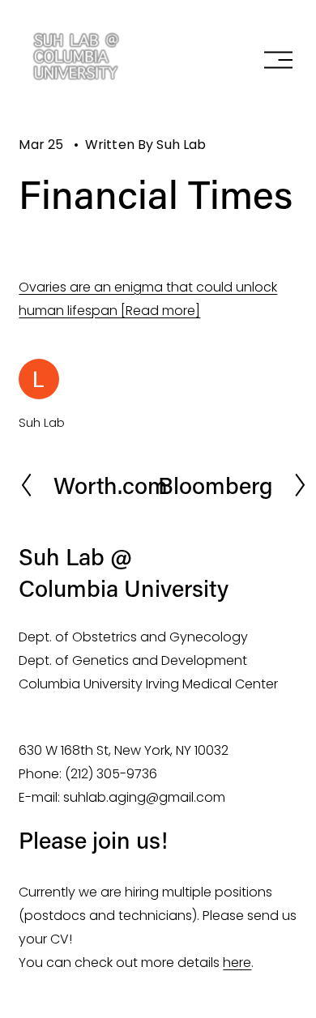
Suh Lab (181, 144)
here (237, 962)
